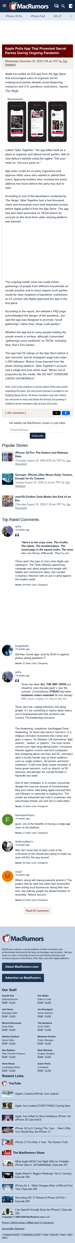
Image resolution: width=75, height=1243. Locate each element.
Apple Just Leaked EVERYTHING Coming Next (42, 1105)
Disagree (42, 584)
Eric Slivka (43, 995)
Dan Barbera (8, 1050)
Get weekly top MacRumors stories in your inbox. (37, 422)
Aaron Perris (44, 1063)
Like (34, 584)
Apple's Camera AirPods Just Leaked (36, 1093)
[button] (44, 545)
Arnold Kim (8, 995)
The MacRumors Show (29, 1152)
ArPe (18, 526)
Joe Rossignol (45, 1009)
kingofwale (22, 645)
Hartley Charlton (10, 1036)
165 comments (15, 412)
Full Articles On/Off (31, 1234)
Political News (13, 395)
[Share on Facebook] (66, 413)
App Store (59, 73)
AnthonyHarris (24, 841)
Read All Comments (37, 910)
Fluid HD (54, 1234)
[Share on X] (57, 413)
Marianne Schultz (47, 1036)
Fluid (45, 1234)
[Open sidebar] (70, 6)
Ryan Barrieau (45, 1050)
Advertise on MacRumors (23, 977)
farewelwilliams (24, 815)
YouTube (15, 1083)
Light (69, 1234)
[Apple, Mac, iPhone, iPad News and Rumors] (29, 10)
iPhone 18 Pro (14, 16)
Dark (4, 1237)
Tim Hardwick (45, 1023)
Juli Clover (7, 1009)
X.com (12, 1002)
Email (4, 1002)
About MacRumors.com (21, 966)
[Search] (64, 6)
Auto (63, 1234)
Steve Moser (8, 1063)
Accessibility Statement (13, 1228)
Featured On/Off (11, 1234)
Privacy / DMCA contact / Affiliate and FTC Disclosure (28, 1222)
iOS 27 (58, 16)
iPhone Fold (38, 16)
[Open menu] (4, 6)
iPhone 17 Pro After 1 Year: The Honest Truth (41, 1142)
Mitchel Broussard (11, 1023)
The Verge (11, 90)
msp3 (18, 871)
